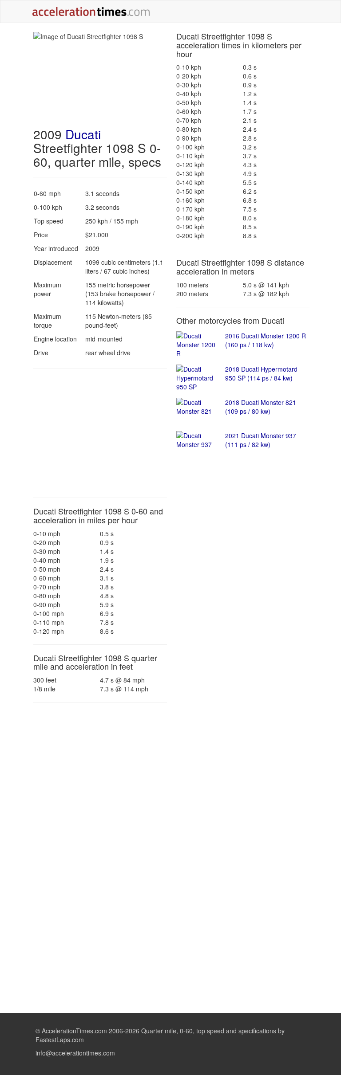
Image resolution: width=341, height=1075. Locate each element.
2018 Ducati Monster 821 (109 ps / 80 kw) (260, 407)
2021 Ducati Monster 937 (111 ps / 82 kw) (260, 440)
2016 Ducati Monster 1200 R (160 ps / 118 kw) (265, 340)
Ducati (83, 134)
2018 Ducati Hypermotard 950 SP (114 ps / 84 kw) (261, 373)
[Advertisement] (100, 433)
